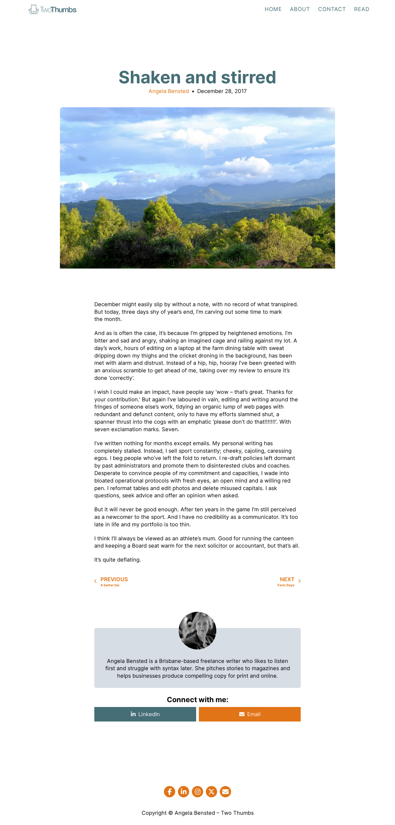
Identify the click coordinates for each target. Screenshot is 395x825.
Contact (332, 9)
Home (273, 9)
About (300, 9)
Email (254, 714)
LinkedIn (149, 714)
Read (361, 9)
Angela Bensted (169, 91)
